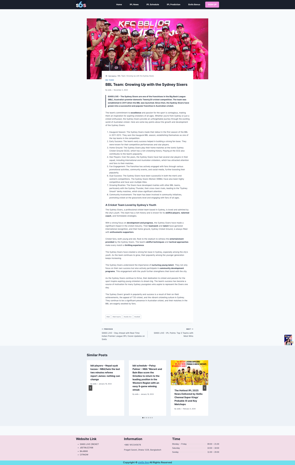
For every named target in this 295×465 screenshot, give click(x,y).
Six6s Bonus (194, 4)
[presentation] (189, 372)
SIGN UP (212, 4)
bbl (108, 317)
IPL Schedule (152, 4)
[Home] (106, 76)
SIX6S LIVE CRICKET (89, 444)
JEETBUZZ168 (86, 447)
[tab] (142, 417)
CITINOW (84, 454)
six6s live (127, 317)
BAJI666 (84, 451)
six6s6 (137, 317)
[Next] (204, 388)
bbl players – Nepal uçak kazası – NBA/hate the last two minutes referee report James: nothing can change (105, 372)
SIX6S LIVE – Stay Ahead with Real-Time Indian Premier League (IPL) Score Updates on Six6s (123, 334)
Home (119, 4)
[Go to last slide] (90, 388)
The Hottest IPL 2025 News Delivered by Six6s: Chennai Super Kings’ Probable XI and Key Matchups (188, 397)
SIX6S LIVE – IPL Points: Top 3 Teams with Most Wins (173, 332)
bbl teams (109, 80)
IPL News (134, 4)
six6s (109, 90)
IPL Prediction (173, 4)
